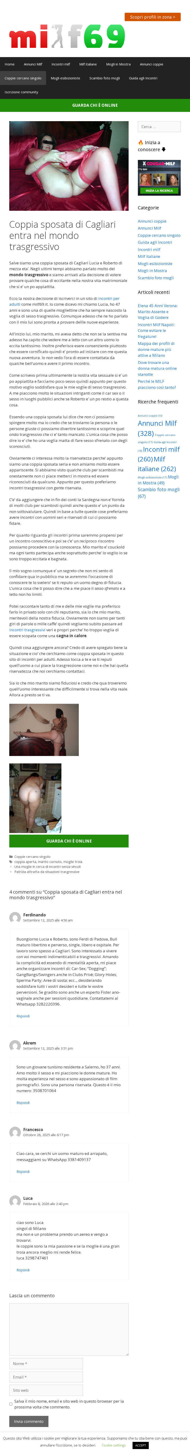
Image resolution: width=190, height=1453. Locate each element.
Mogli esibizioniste (65, 78)
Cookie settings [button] (114, 1445)
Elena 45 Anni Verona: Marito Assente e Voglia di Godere (158, 311)
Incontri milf (60, 64)
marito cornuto (50, 861)
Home (10, 64)
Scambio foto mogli (104, 78)
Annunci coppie (151, 64)
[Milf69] (67, 36)
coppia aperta (25, 861)
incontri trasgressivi (27, 629)
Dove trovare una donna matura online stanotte (157, 368)
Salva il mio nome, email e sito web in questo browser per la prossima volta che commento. (69, 1404)
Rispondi (23, 1016)
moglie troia (72, 861)
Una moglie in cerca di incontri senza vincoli (47, 866)
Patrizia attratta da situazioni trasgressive (46, 871)
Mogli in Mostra (118, 64)
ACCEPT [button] (140, 1445)
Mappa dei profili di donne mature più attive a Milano (156, 349)
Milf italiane (88, 64)
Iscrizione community (21, 92)
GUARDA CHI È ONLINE (95, 105)
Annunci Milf (33, 64)
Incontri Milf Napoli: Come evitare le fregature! (156, 330)
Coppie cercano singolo (23, 78)
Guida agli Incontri (143, 78)
